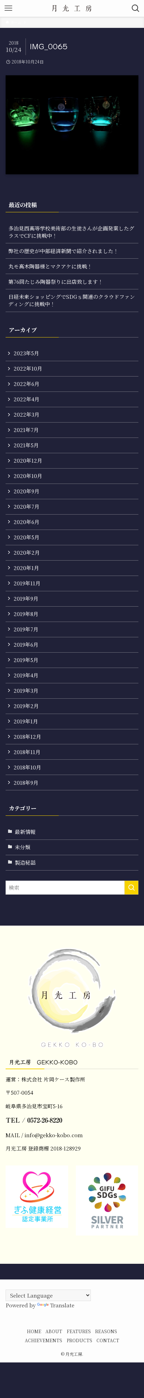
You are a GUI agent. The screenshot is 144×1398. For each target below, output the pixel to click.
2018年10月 (27, 767)
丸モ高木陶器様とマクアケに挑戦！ (50, 266)
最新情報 (25, 831)
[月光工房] (72, 8)
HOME (34, 1331)
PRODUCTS (79, 1340)
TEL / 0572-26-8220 (34, 1120)
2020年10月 (28, 475)
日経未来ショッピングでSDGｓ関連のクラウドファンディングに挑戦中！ (71, 300)
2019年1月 (26, 721)
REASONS (106, 1331)
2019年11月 (27, 583)
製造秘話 (25, 862)
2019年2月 (26, 705)
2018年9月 (26, 782)
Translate (62, 1305)
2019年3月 (26, 690)
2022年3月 (26, 414)
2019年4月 (26, 675)
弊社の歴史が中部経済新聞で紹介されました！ (63, 250)
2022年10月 (28, 368)
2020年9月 (26, 491)
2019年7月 (26, 629)
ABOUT (53, 1331)
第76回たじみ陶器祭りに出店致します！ (55, 281)
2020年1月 (26, 567)
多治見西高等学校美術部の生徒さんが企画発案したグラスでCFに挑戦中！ (71, 232)
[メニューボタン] (8, 8)
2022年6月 (26, 383)
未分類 (22, 847)
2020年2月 (27, 552)
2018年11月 (27, 751)
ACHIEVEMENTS (43, 1340)
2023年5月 (26, 353)
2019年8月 (26, 613)
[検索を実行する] (131, 888)
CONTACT (107, 1340)
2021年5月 (26, 445)
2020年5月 (26, 537)
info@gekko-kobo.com (53, 1135)
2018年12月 (27, 736)
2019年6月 (26, 644)
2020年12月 (28, 460)
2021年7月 (26, 429)
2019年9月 (26, 598)
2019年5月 (26, 659)
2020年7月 (26, 506)
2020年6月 (26, 521)
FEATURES (79, 1331)
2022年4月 (26, 399)
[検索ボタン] (135, 8)
